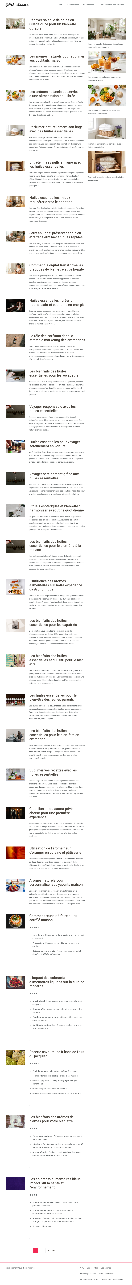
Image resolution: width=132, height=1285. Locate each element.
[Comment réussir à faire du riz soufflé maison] (15, 921)
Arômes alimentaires (89, 1279)
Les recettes (73, 5)
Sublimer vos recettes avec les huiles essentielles (53, 772)
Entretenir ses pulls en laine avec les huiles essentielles (55, 164)
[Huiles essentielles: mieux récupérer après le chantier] (15, 201)
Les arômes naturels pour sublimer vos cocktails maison (56, 58)
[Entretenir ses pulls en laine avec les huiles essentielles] (15, 166)
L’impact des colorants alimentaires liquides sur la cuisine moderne (56, 982)
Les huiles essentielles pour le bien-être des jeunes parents (53, 697)
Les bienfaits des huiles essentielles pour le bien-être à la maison (55, 546)
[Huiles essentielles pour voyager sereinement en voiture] (15, 446)
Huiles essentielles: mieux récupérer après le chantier (50, 200)
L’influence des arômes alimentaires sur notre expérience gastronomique (55, 585)
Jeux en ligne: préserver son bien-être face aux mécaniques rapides (56, 235)
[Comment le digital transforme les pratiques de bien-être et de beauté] (15, 268)
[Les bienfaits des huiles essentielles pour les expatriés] (15, 625)
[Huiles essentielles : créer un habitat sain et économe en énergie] (15, 305)
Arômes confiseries (107, 1274)
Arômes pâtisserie (88, 1274)
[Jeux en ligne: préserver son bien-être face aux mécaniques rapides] (15, 236)
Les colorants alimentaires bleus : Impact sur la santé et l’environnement (55, 1183)
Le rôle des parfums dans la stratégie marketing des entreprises (57, 338)
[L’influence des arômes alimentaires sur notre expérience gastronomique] (15, 587)
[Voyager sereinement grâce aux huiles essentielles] (15, 478)
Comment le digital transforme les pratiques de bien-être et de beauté (56, 267)
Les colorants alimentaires (112, 5)
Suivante (52, 1250)
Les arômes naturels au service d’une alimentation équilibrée (54, 94)
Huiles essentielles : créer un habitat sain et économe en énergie (57, 302)
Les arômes (88, 5)
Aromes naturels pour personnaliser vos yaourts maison (56, 882)
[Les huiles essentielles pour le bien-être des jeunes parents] (15, 700)
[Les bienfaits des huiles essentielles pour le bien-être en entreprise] (15, 735)
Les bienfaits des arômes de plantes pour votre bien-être (51, 1119)
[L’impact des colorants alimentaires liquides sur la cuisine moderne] (15, 982)
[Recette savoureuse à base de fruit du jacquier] (15, 1057)
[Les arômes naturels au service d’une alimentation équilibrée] (15, 95)
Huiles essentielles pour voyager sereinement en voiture (54, 444)
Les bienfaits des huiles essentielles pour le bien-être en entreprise (54, 735)
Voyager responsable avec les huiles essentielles (52, 409)
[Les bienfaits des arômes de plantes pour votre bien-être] (15, 1121)
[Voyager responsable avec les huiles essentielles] (15, 411)
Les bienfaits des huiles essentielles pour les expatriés (53, 623)
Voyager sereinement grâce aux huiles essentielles (54, 476)
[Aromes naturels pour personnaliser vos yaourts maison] (15, 885)
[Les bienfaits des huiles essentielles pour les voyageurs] (15, 376)
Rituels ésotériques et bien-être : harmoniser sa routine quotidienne (56, 508)
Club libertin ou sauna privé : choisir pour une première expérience (51, 813)
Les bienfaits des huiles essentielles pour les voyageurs (54, 373)
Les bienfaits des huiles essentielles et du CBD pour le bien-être (57, 660)
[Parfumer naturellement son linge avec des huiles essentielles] (15, 130)
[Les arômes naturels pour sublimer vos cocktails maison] (15, 60)
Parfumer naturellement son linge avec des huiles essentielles (56, 129)
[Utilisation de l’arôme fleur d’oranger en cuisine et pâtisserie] (15, 852)
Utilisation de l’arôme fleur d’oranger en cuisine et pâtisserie (55, 850)
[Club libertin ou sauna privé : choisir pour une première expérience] (15, 813)
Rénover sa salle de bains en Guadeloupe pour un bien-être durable (52, 24)
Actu (61, 5)
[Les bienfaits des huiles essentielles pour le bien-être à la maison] (15, 546)
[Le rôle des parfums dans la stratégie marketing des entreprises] (15, 340)
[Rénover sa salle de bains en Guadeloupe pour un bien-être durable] (15, 23)
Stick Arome (17, 5)
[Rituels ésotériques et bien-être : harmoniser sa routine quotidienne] (15, 510)
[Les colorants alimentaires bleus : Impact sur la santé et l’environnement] (15, 1183)
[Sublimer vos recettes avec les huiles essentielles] (15, 775)
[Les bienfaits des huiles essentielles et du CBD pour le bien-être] (15, 660)
